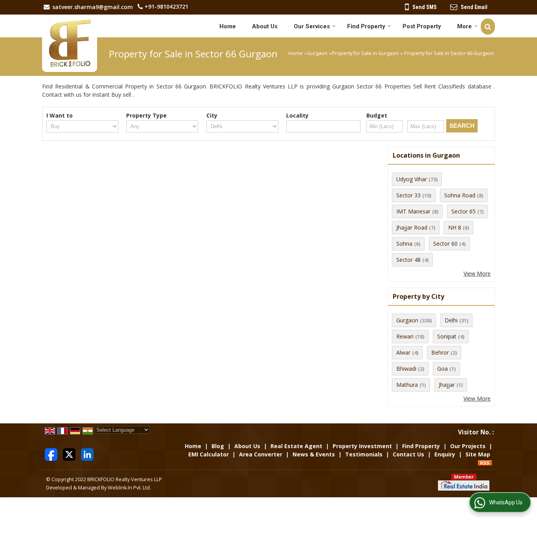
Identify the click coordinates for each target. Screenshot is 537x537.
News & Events (313, 454)
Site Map (477, 454)
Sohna (404, 243)
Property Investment (362, 446)
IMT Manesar (413, 211)
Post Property (422, 26)
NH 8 (454, 227)
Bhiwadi (406, 368)
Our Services (312, 26)
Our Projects (468, 446)
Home (227, 26)
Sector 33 (408, 195)
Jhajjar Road (411, 227)
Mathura (407, 384)
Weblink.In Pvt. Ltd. (129, 487)
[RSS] (485, 462)
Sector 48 (408, 259)
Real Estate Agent (296, 446)
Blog (217, 446)
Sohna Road (459, 195)
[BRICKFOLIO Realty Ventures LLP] (69, 43)
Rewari (405, 336)
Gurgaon (317, 53)
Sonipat (446, 336)
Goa (442, 368)
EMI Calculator (208, 454)
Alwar (403, 352)
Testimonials (364, 454)
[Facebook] (51, 453)
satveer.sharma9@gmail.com (92, 7)
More (464, 26)
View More (477, 273)
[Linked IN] (87, 453)
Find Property (366, 26)
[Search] (488, 26)
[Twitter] (69, 453)
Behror (440, 352)
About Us (265, 26)
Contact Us (408, 454)
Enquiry (444, 454)
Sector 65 (463, 211)
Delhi (451, 320)
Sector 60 (445, 243)
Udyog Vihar (411, 179)
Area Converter (260, 454)
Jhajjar (447, 384)
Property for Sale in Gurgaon (365, 53)
